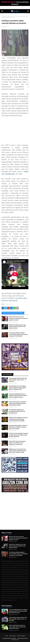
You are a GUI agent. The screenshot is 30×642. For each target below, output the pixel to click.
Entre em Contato (21, 635)
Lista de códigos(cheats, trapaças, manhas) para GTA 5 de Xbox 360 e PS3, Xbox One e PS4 (18, 611)
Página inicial (4, 16)
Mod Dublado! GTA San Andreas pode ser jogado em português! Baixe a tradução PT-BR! (17, 387)
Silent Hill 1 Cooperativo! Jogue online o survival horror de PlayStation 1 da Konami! (17, 443)
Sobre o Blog (12, 635)
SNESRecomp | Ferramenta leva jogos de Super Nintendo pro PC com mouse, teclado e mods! (17, 450)
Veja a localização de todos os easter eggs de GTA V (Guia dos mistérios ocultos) (17, 627)
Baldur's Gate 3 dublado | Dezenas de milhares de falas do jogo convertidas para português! (18, 419)
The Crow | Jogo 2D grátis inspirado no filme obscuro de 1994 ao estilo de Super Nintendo (18, 435)
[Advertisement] (15, 128)
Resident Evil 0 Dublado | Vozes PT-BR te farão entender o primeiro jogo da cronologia (18, 427)
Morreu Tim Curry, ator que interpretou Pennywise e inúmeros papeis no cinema (18, 318)
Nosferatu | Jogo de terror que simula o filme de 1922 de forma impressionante (17, 326)
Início (6, 635)
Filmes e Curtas (11, 16)
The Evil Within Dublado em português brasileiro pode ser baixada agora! (17, 411)
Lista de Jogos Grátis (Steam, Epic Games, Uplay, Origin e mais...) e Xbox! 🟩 (18, 379)
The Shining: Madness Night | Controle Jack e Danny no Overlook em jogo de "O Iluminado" (18, 334)
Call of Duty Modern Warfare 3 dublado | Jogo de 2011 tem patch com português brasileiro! (18, 395)
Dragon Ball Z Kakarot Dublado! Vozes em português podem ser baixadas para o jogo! (17, 403)
